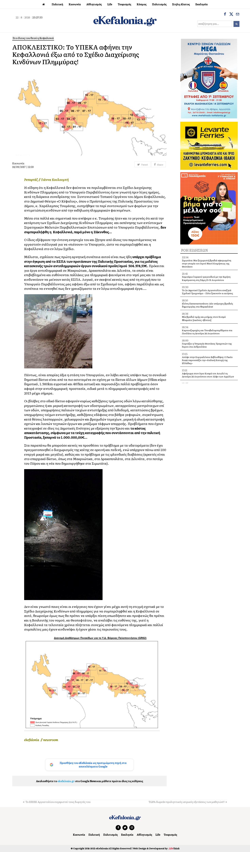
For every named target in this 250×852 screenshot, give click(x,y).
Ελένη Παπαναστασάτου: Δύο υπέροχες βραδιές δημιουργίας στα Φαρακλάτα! (207, 305)
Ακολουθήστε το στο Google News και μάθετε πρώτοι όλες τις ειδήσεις (89, 781)
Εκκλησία (127, 834)
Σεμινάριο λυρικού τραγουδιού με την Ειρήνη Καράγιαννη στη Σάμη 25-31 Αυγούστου (206, 278)
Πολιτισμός (110, 834)
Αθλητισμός (144, 834)
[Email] (237, 14)
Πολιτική (94, 834)
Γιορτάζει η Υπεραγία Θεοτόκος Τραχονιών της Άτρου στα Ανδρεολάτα (207, 345)
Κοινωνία (79, 834)
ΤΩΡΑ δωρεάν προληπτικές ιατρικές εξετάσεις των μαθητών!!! (186, 802)
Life (157, 834)
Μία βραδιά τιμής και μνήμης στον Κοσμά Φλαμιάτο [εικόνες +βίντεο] (204, 318)
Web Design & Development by (156, 848)
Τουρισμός (170, 834)
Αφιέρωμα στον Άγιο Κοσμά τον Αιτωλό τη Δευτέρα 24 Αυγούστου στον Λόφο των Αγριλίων (208, 375)
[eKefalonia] (125, 20)
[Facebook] (225, 14)
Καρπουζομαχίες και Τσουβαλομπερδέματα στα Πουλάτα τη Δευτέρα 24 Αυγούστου (207, 332)
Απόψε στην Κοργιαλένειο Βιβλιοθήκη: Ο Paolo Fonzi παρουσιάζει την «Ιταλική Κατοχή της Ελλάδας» (207, 360)
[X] (231, 14)
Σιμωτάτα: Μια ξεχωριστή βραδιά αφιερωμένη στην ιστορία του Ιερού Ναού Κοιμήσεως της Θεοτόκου (206, 263)
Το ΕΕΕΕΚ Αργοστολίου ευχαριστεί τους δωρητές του (57, 802)
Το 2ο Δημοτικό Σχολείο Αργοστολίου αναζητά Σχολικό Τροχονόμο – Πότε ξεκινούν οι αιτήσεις (207, 292)
